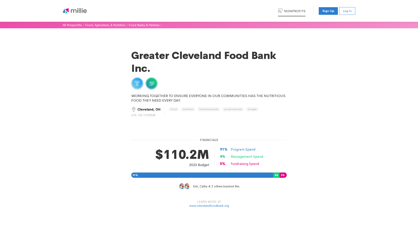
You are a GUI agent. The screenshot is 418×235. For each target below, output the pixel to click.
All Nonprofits (72, 25)
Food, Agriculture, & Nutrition (105, 25)
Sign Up (328, 11)
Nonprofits (294, 11)
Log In (347, 11)
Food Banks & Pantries (144, 25)
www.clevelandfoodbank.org (209, 206)
